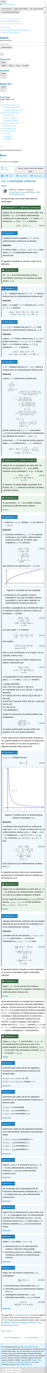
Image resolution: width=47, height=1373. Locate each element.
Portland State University (17, 192)
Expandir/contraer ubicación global (45, 175)
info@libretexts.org (25, 1364)
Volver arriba (5, 1331)
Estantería (23, 176)
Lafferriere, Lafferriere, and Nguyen (15, 1322)
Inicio (11, 176)
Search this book (6, 40)
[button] (7, 136)
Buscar (4, 1370)
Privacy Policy (36, 1360)
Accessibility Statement (23, 1362)
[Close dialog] (1, 158)
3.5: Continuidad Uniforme (21, 1315)
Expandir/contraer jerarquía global (3, 176)
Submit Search (6, 47)
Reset (3, 62)
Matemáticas (38, 176)
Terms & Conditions (8, 1362)
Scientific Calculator (11, 120)
